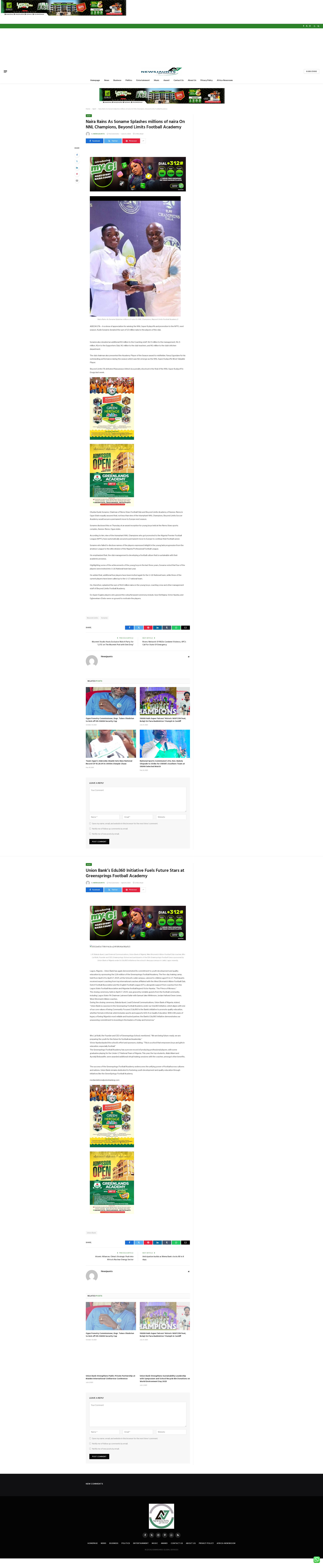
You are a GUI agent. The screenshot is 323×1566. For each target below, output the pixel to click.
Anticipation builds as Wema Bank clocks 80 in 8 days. (163, 1258)
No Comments (114, 134)
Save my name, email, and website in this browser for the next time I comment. (125, 823)
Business (117, 80)
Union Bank (91, 1233)
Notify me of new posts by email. (105, 834)
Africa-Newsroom (225, 80)
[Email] (76, 180)
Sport (94, 109)
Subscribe (311, 71)
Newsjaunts (99, 134)
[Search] (318, 26)
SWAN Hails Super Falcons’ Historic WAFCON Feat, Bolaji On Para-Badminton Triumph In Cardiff (163, 720)
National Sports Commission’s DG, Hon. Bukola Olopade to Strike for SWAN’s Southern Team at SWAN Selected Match (162, 764)
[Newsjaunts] (161, 71)
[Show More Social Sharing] (143, 140)
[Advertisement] (161, 47)
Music (156, 80)
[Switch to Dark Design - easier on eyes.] (314, 26)
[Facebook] (76, 154)
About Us (192, 80)
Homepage (95, 80)
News (106, 80)
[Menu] (5, 71)
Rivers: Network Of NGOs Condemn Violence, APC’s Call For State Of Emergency (164, 643)
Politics (129, 80)
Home (88, 109)
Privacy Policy (206, 80)
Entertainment (143, 80)
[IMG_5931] (63, 15)
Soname (104, 618)
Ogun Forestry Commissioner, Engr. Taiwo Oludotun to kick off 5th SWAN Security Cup (110, 720)
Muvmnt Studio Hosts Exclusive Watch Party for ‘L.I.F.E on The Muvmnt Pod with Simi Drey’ (112, 643)
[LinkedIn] (76, 167)
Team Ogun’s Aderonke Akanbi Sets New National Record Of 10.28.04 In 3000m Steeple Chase (109, 762)
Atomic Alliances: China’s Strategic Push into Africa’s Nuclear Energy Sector (114, 1258)
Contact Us (179, 80)
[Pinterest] (76, 174)
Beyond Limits (92, 618)
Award (166, 80)
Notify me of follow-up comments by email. (110, 829)
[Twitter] (76, 161)
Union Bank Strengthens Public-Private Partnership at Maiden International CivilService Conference (110, 1377)
